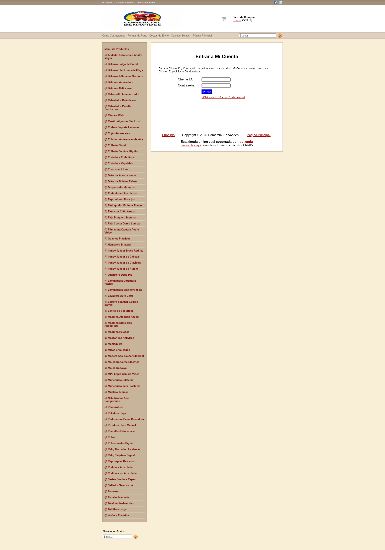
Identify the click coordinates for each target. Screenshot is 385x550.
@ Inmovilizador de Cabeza (121, 256)
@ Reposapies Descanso (119, 461)
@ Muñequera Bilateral (118, 380)
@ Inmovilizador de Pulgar (121, 268)
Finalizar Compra (146, 2)
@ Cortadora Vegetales (118, 163)
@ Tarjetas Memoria (116, 497)
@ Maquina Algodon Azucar (121, 316)
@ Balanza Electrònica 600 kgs (123, 70)
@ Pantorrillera (113, 407)
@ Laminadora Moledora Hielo (123, 289)
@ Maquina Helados (116, 331)
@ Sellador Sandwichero (119, 485)
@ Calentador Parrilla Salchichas (117, 108)
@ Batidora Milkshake (118, 88)
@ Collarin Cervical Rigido (121, 151)
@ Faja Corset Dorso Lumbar (122, 223)
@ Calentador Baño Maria (120, 100)
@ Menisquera (113, 343)
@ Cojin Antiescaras (117, 133)
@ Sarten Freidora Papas (120, 479)
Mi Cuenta (107, 2)
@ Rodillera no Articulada (120, 473)
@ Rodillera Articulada (118, 467)
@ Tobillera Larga (115, 509)
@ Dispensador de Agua (119, 187)
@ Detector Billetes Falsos (120, 181)
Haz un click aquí (191, 145)
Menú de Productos (116, 49)
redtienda (245, 141)
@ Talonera (111, 491)
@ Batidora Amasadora (118, 82)
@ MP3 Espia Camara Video (121, 373)
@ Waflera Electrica (116, 515)
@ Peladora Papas (115, 413)
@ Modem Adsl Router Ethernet (124, 355)
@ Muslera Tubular (116, 392)
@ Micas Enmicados (117, 349)
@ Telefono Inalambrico (119, 503)
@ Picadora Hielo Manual (120, 425)
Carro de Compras (125, 2)
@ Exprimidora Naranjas (119, 199)
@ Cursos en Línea (116, 169)
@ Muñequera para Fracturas (122, 386)
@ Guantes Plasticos (117, 238)
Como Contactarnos (113, 35)
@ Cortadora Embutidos (119, 157)
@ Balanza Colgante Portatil (121, 64)
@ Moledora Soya (115, 367)
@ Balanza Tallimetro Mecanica (123, 76)
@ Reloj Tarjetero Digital (119, 455)
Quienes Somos (180, 35)
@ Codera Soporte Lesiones (121, 127)
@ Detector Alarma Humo (120, 175)
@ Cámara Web (114, 115)
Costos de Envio (159, 35)
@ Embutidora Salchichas (120, 193)
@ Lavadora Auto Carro (119, 295)
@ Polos (109, 437)
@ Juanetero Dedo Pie (118, 274)
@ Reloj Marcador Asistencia (122, 449)
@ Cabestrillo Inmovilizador (121, 94)
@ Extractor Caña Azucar (120, 211)
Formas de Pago (137, 35)
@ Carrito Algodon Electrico (122, 121)
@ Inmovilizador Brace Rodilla (123, 250)
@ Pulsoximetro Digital (118, 443)
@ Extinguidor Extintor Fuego (123, 205)
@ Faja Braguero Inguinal (120, 217)
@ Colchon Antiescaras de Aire (123, 139)
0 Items (237, 20)
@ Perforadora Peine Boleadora (124, 419)
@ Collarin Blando (115, 145)
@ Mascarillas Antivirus (119, 337)
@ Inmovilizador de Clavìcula (122, 262)
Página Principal (202, 35)
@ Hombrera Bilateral (117, 244)
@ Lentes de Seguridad (119, 310)
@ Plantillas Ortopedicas (119, 431)
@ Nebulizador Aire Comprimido (116, 400)
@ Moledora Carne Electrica (121, 361)
